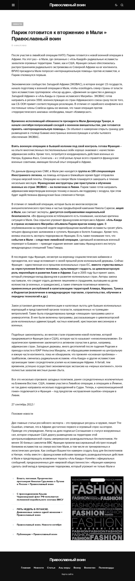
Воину (77, 567)
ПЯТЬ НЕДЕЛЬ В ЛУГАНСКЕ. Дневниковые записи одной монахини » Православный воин (39, 512)
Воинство (89, 567)
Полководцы (106, 567)
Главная (25, 567)
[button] (15, 5)
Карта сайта (67, 574)
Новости (17, 24)
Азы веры (64, 567)
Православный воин (67, 5)
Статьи (51, 567)
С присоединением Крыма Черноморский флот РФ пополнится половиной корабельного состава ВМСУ (40, 497)
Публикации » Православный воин (37, 534)
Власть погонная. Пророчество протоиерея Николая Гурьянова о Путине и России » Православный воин (40, 481)
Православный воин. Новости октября (39, 524)
